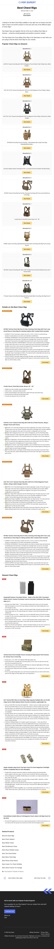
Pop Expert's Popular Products (13, 871)
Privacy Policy (44, 932)
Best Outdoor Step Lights (15, 878)
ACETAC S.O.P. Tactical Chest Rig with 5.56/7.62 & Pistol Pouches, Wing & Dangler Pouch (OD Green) (26, 423)
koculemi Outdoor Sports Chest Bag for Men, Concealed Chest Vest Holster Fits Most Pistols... (27, 168)
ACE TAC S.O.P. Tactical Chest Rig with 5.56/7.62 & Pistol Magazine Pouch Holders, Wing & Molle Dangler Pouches (26, 483)
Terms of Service (45, 934)
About (6, 915)
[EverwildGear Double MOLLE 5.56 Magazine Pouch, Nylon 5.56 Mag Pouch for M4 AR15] (27, 807)
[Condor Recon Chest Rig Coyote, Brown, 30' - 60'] (27, 211)
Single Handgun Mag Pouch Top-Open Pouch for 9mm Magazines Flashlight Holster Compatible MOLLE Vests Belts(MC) (26, 768)
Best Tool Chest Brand (9, 853)
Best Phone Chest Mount (10, 860)
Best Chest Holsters (8, 839)
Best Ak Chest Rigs (8, 835)
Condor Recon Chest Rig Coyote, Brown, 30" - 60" (27, 219)
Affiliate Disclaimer (34, 932)
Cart (5, 917)
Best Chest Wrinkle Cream (10, 850)
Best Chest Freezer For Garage (12, 867)
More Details (27, 69)
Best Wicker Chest (8, 843)
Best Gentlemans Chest (9, 846)
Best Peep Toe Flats (40, 878)
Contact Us (10, 911)
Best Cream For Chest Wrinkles (12, 864)
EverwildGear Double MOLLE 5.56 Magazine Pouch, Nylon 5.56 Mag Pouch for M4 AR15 (27, 817)
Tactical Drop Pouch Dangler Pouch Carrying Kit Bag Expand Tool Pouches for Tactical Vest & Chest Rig (26, 656)
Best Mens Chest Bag (9, 857)
